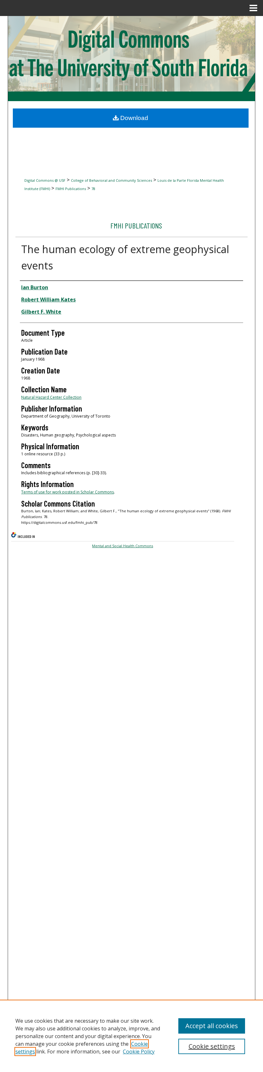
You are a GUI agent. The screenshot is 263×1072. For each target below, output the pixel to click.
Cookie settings (212, 1046)
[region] (131, 1036)
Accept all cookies (211, 1025)
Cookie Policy (139, 1051)
